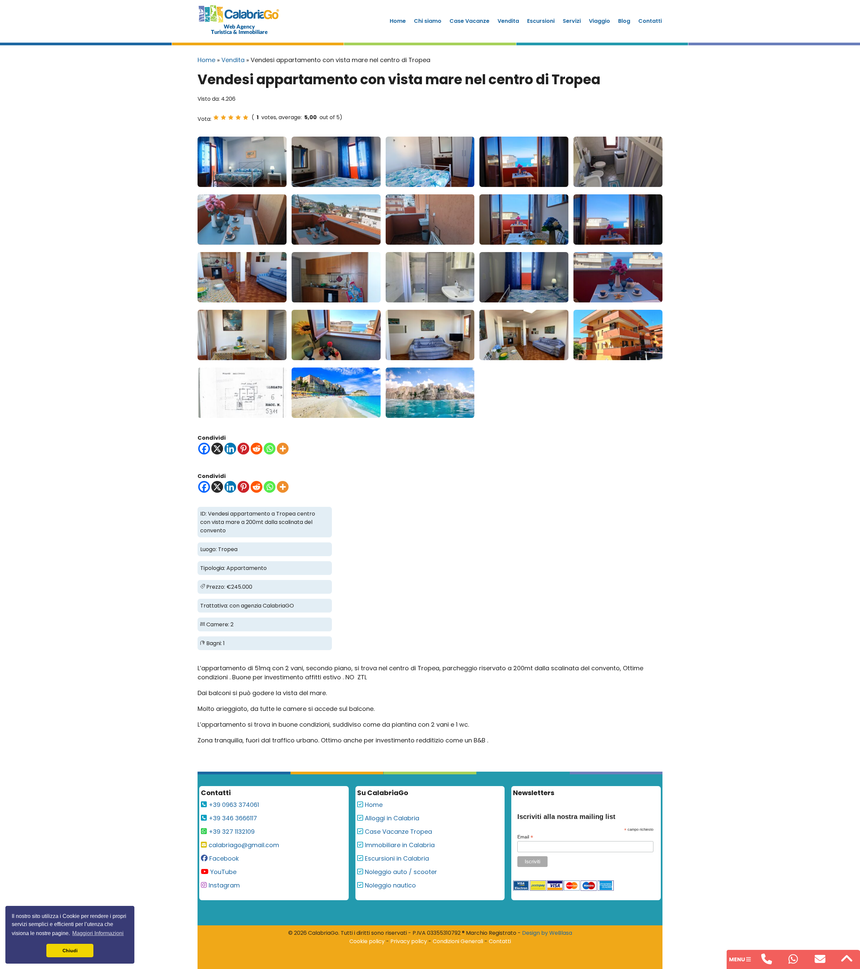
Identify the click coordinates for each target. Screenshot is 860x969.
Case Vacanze (469, 21)
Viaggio (599, 21)
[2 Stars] (223, 117)
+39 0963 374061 (233, 805)
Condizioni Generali (458, 941)
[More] (283, 448)
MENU (737, 959)
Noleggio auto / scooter (400, 872)
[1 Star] (216, 117)
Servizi (572, 21)
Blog (624, 21)
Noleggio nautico (389, 885)
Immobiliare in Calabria (399, 845)
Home (398, 21)
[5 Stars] (245, 117)
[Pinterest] (243, 448)
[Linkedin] (230, 448)
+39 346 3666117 (232, 818)
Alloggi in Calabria (391, 818)
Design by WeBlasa (547, 933)
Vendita (508, 21)
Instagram (223, 885)
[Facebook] (204, 448)
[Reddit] (256, 448)
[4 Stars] (238, 117)
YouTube (222, 872)
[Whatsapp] (269, 448)
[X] (217, 448)
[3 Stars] (230, 117)
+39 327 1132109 (231, 831)
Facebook (223, 858)
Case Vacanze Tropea (397, 831)
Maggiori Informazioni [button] (98, 933)
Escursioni (541, 21)
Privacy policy (408, 941)
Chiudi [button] (70, 950)
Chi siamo (427, 21)
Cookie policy (367, 941)
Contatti (650, 21)
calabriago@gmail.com (243, 845)
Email (525, 837)
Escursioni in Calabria (396, 858)
